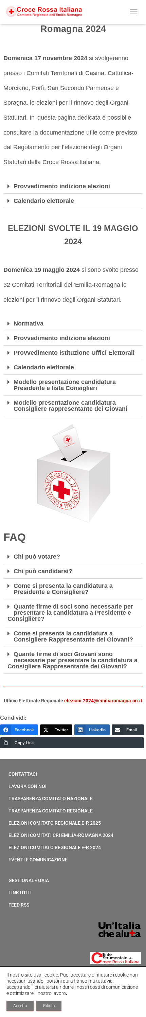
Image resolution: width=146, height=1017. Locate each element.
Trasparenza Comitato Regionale (50, 810)
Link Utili (20, 892)
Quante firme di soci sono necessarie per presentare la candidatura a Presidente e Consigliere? (70, 612)
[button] (73, 186)
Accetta (20, 1005)
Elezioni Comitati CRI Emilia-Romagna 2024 (60, 835)
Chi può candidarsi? (43, 571)
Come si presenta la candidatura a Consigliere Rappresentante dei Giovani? (73, 636)
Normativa (28, 323)
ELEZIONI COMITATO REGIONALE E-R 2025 (54, 823)
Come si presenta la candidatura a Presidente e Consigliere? (63, 588)
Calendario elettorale (44, 200)
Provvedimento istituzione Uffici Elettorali (74, 352)
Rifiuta (49, 1005)
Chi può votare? (37, 556)
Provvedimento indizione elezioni (62, 186)
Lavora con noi (27, 786)
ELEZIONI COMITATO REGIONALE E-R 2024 (54, 847)
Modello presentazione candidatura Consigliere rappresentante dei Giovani (70, 405)
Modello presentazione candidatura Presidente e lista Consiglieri (65, 385)
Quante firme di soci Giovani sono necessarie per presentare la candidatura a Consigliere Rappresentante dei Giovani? (72, 660)
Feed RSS (18, 905)
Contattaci (22, 774)
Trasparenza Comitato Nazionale (50, 798)
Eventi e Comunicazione (38, 859)
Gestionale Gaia (28, 880)
